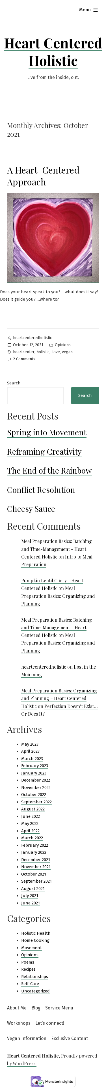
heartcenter (23, 352)
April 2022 (30, 830)
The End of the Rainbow (49, 470)
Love (55, 352)
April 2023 (30, 751)
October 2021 (33, 874)
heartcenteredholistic (32, 337)
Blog (35, 1008)
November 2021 (36, 866)
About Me (17, 1008)
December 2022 (35, 780)
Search (14, 383)
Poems (27, 962)
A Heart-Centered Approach (43, 176)
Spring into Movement (46, 432)
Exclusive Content (69, 1038)
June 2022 (30, 816)
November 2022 (36, 787)
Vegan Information (26, 1038)
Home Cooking (35, 940)
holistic (42, 352)
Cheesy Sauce (31, 508)
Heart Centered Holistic (53, 51)
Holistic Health (36, 933)
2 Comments (24, 359)
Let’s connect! (49, 1023)
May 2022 (29, 823)
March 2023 (32, 758)
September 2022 (36, 801)
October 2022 (33, 794)
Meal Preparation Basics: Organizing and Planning (58, 595)
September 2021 (36, 881)
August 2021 (33, 888)
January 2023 (33, 773)
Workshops (19, 1023)
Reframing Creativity (44, 451)
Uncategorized (35, 991)
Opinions (63, 345)
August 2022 (33, 809)
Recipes (28, 969)
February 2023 (34, 765)
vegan (67, 352)
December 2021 (35, 859)
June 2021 (30, 903)
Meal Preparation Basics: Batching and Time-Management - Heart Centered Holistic (56, 548)
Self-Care (30, 983)
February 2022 (34, 845)
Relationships (34, 976)
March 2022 (32, 837)
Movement (31, 947)
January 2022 (33, 852)
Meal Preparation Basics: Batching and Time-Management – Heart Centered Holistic (56, 627)
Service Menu (59, 1008)
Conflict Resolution (41, 489)
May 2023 (29, 744)
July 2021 (29, 895)
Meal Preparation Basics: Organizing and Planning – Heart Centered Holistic (59, 698)
